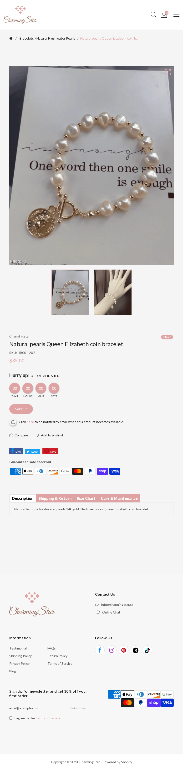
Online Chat (108, 612)
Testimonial (18, 648)
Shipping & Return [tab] (55, 498)
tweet (34, 451)
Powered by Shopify (117, 762)
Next (167, 337)
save (53, 451)
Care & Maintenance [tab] (119, 498)
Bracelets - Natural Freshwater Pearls (47, 38)
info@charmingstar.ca (117, 605)
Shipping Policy (20, 656)
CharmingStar (89, 762)
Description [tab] (22, 498)
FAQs (51, 648)
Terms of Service (59, 663)
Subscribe (78, 708)
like (18, 451)
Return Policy (57, 656)
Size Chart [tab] (86, 498)
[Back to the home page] (10, 38)
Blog (12, 671)
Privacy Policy (19, 663)
